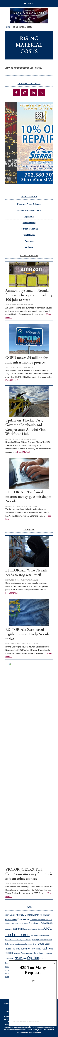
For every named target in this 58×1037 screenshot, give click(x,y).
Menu (31, 3)
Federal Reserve (37, 929)
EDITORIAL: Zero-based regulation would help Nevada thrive (27, 634)
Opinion (29, 247)
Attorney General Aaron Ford (30, 914)
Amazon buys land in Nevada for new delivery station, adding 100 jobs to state (28, 295)
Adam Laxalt (10, 914)
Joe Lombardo (20, 944)
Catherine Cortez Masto (19, 923)
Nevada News (29, 222)
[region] (29, 143)
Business (29, 241)
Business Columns (37, 919)
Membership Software (33, 1021)
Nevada (9, 952)
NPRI (25, 958)
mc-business (19, 948)
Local (41, 943)
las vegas (28, 944)
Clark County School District (41, 923)
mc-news (31, 948)
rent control (9, 970)
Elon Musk (27, 929)
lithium (35, 944)
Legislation (29, 216)
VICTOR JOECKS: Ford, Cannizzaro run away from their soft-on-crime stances (28, 874)
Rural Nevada (29, 234)
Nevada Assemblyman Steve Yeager (29, 952)
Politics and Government (29, 210)
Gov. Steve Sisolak (37, 935)
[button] (29, 143)
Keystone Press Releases (29, 204)
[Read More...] (11, 380)
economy (8, 928)
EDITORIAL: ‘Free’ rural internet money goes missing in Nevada (28, 497)
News (19, 957)
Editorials (18, 929)
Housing (35, 940)
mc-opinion (45, 948)
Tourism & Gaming (29, 228)
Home (7, 26)
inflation (42, 939)
